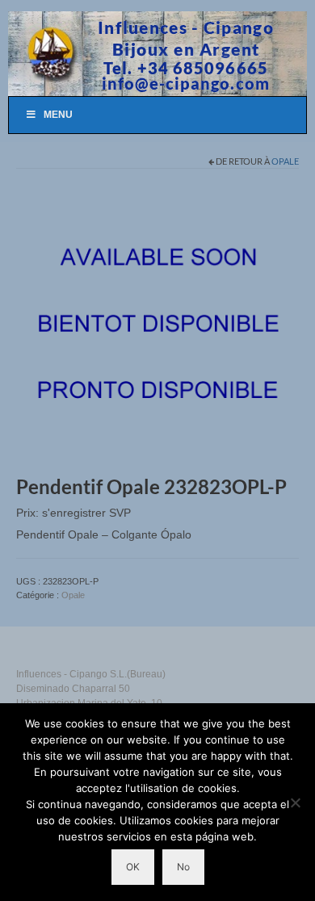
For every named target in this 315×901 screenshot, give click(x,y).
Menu (58, 114)
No (183, 867)
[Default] (157, 325)
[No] (295, 802)
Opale (285, 161)
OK (133, 867)
